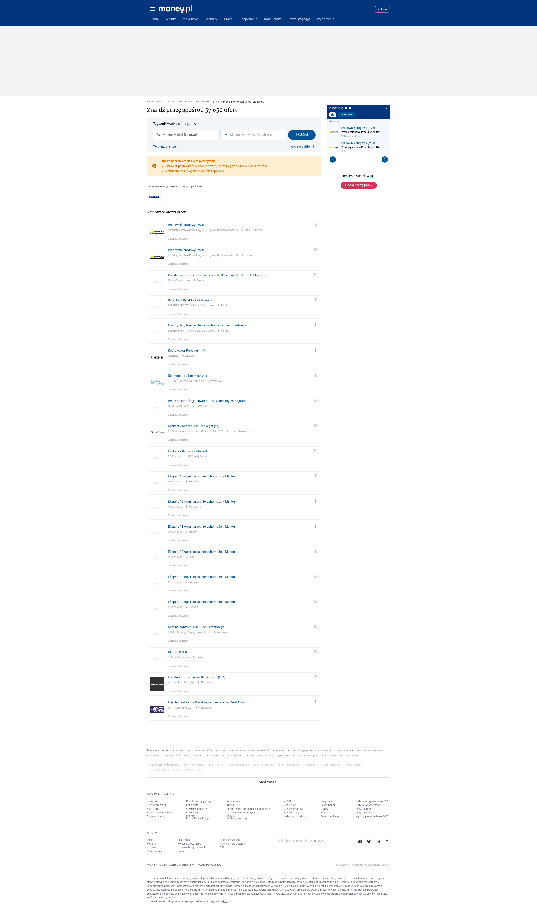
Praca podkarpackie (158, 769)
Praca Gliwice (235, 755)
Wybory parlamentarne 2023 (372, 816)
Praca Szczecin (281, 750)
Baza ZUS (326, 812)
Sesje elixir (290, 805)
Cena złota (192, 805)
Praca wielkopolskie (237, 764)
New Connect (363, 808)
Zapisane (346, 114)
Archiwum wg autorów (232, 843)
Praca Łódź (222, 750)
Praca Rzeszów (215, 755)
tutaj (225, 901)
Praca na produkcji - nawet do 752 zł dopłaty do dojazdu (207, 401)
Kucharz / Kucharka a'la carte (188, 451)
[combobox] (185, 135)
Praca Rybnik (292, 755)
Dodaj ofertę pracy (358, 185)
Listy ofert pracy (365, 812)
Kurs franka (233, 801)
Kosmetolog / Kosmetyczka (187, 376)
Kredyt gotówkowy (237, 818)
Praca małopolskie (263, 764)
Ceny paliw (327, 801)
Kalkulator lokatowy (295, 816)
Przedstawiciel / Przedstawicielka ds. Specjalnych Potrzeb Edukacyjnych (218, 275)
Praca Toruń (173, 755)
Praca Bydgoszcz (304, 750)
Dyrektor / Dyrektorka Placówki (190, 300)
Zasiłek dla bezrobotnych (241, 812)
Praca (170, 101)
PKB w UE (326, 808)
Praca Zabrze (254, 755)
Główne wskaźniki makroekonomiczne (248, 808)
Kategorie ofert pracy (207, 101)
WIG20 (288, 801)
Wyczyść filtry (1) (303, 146)
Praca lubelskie (353, 764)
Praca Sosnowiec (193, 755)
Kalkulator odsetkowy (368, 805)
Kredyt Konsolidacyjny (199, 818)
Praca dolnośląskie (288, 764)
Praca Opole (311, 755)
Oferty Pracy (185, 101)
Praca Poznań (261, 750)
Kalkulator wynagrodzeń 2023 (373, 801)
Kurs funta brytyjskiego (199, 801)
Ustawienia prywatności (191, 847)
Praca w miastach (157, 816)
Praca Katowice (326, 750)
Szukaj (302, 135)
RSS (222, 847)
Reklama (152, 843)
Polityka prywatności (189, 843)
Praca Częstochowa (369, 750)
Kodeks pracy (291, 812)
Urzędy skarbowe (293, 808)
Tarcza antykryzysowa (159, 812)
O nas (150, 839)
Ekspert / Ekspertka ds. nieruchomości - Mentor (201, 476)
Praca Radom (154, 755)
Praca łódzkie (310, 764)
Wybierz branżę (164, 146)
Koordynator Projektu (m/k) (187, 350)
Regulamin (184, 839)
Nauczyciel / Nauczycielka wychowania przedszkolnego (207, 325)
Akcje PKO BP (234, 805)
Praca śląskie (215, 764)
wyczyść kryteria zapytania (206, 171)
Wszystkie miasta (350, 755)
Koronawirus (193, 812)
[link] (234, 231)
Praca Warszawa (182, 750)
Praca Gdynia (346, 750)
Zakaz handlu (328, 805)
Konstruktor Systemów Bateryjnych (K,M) (196, 677)
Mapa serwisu (155, 851)
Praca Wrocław (240, 750)
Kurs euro (152, 808)
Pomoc (182, 851)
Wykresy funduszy (196, 808)
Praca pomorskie (331, 764)
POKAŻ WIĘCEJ (267, 781)
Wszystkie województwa (187, 769)
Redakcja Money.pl (331, 816)
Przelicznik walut (156, 805)
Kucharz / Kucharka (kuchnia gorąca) (193, 426)
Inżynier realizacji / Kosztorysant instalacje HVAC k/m (206, 702)
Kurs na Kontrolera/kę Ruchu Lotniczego (196, 627)
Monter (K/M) (177, 652)
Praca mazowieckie (193, 764)
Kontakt (151, 847)
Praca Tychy (329, 755)
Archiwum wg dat (230, 839)
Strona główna (155, 101)
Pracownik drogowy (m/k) (186, 225)
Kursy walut (153, 801)
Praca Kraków (204, 750)
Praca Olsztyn (274, 755)
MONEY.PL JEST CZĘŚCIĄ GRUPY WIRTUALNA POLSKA (184, 864)
